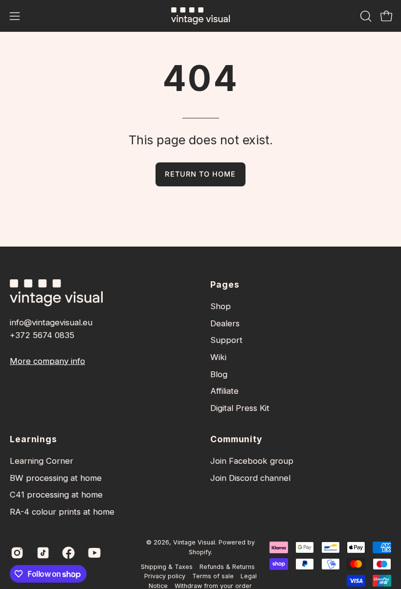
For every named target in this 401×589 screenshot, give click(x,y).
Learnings (33, 439)
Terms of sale (213, 576)
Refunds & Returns (227, 566)
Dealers (225, 323)
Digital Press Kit (239, 408)
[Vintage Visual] (200, 15)
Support (226, 340)
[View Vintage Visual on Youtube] (93, 552)
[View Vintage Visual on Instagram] (16, 552)
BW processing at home (56, 478)
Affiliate (224, 391)
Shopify (200, 552)
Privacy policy (164, 576)
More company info (47, 361)
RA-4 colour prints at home (62, 512)
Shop (220, 306)
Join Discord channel (250, 478)
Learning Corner (41, 461)
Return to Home (200, 174)
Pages (224, 284)
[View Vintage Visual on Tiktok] (42, 552)
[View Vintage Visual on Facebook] (67, 552)
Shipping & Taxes (167, 566)
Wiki (218, 357)
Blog (218, 374)
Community (236, 439)
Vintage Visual (194, 542)
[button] (365, 16)
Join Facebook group (251, 461)
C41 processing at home (56, 494)
